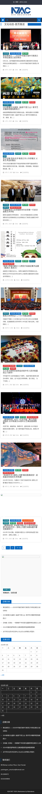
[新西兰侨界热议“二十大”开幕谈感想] (21, 298)
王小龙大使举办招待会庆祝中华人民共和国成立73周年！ (20, 372)
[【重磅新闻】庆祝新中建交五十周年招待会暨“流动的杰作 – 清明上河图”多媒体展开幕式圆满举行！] (21, 505)
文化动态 (5, 53)
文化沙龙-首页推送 (28, 520)
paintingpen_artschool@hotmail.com (12, 769)
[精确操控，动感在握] (21, 571)
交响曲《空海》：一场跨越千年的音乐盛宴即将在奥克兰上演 (22, 623)
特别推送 (32, 102)
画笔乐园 (5, 207)
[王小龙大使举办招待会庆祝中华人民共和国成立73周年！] (21, 348)
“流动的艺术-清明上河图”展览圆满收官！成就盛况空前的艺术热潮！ (20, 476)
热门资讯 (25, 53)
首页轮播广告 (7, 105)
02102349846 (5, 779)
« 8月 (2, 675)
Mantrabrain (30, 791)
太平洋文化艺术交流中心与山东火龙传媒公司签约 (18, 631)
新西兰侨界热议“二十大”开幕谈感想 (17, 316)
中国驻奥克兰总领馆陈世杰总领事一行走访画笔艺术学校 (20, 211)
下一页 (19, 548)
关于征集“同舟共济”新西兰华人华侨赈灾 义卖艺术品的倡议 (20, 159)
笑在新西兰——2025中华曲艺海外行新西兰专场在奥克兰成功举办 (20, 57)
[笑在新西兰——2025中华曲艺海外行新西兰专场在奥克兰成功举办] (21, 39)
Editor (16, 70)
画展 (4, 156)
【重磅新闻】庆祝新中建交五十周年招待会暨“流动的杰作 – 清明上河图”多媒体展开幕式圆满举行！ (20, 527)
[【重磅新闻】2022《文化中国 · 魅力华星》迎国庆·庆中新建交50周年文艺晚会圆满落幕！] (21, 403)
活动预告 (18, 102)
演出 (17, 417)
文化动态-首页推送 (15, 53)
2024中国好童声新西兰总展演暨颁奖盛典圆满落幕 (19, 627)
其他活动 (5, 313)
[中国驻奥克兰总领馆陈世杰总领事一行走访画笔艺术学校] (21, 190)
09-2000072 (5, 774)
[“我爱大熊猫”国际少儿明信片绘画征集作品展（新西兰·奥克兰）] (21, 244)
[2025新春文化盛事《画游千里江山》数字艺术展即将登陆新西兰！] (21, 88)
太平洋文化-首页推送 (9, 366)
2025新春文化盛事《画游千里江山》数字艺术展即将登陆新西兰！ (20, 108)
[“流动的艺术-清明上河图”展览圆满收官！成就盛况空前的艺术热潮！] (21, 455)
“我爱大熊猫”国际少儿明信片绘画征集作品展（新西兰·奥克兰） (21, 267)
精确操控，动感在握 (10, 593)
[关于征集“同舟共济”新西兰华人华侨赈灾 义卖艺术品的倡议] (21, 139)
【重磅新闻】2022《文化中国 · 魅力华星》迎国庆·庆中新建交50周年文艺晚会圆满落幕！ (20, 421)
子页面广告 (7, 589)
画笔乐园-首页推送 (15, 207)
